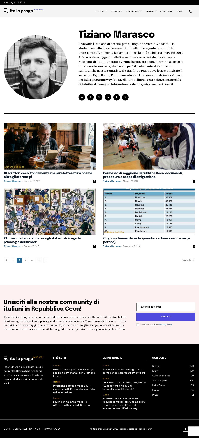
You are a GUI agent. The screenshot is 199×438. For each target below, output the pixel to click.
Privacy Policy (165, 324)
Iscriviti (166, 317)
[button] (190, 11)
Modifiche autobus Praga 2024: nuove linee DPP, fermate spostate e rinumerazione (74, 389)
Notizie (56, 382)
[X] (125, 97)
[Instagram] (99, 97)
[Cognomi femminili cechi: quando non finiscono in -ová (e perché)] (149, 212)
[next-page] (46, 260)
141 (39, 260)
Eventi (106, 365)
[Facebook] (90, 97)
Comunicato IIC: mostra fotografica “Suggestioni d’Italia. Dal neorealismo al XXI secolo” (124, 385)
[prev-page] (6, 260)
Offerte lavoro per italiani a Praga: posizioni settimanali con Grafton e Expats (74, 373)
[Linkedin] (108, 97)
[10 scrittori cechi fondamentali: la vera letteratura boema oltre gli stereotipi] (50, 146)
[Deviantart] (82, 97)
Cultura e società (14, 166)
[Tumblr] (116, 97)
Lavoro (56, 365)
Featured (109, 166)
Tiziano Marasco (12, 181)
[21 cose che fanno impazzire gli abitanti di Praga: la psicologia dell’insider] (50, 212)
